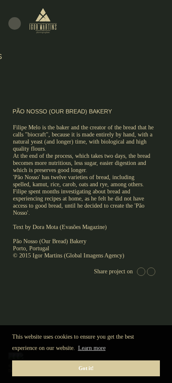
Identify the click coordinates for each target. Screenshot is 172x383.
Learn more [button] (92, 348)
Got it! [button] (86, 368)
